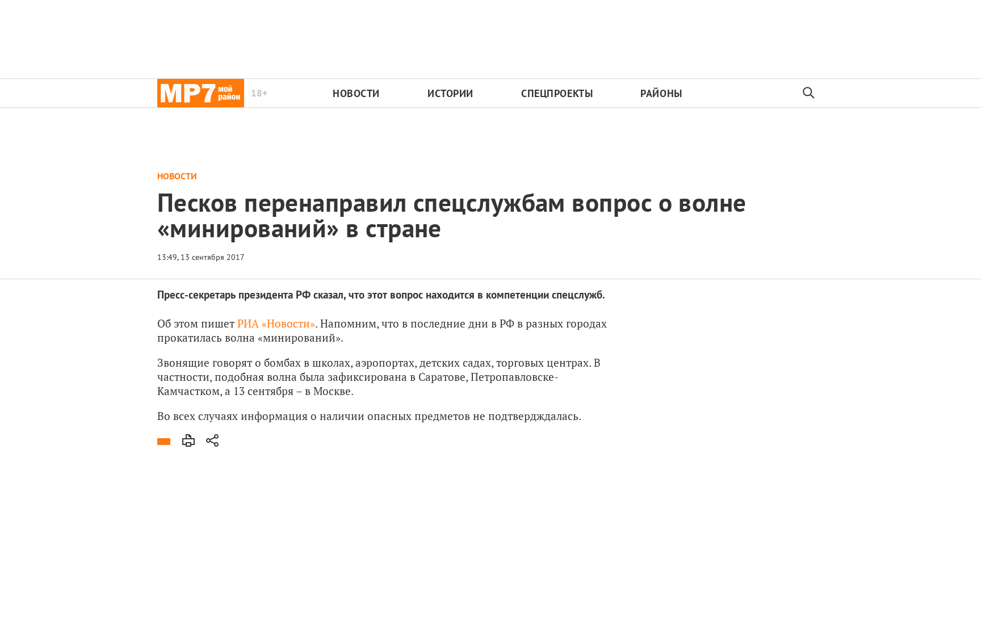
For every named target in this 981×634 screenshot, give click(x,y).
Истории (450, 93)
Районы (661, 93)
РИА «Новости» (276, 323)
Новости (356, 93)
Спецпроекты (557, 93)
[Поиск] (809, 93)
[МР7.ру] (200, 93)
